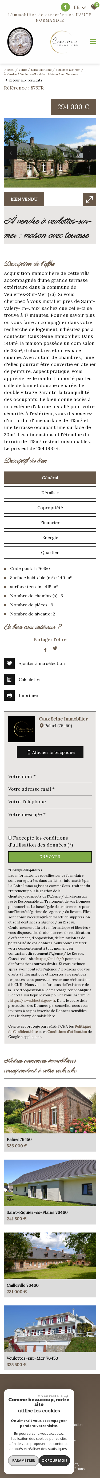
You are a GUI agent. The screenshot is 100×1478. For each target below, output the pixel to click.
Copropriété (50, 507)
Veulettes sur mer (68, 70)
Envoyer (50, 857)
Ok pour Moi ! (54, 1460)
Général (50, 477)
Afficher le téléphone (53, 752)
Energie (50, 537)
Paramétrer (23, 1460)
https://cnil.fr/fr (50, 959)
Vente (23, 70)
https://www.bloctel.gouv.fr (32, 1000)
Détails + (50, 492)
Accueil (9, 70)
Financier (50, 522)
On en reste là (50, 1396)
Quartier (50, 552)
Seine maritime (41, 70)
